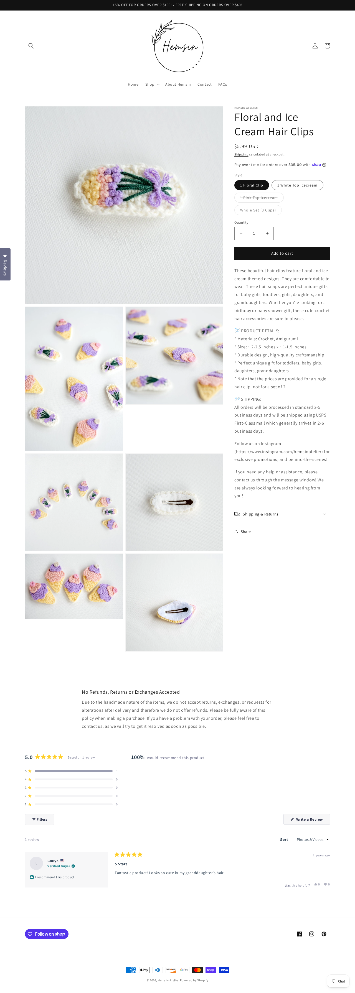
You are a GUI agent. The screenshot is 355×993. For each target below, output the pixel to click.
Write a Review (312, 820)
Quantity (241, 222)
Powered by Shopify (194, 980)
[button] (31, 46)
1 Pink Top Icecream (262, 199)
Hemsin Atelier (168, 980)
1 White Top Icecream (297, 185)
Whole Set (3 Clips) (261, 211)
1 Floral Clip (251, 185)
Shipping (241, 154)
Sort (284, 839)
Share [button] (246, 531)
